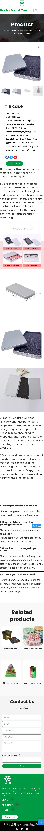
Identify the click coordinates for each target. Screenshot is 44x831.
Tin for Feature (25, 30)
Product (14, 30)
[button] (14, 163)
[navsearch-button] (36, 10)
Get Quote (37, 526)
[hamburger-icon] (31, 10)
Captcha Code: (11, 755)
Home (6, 30)
